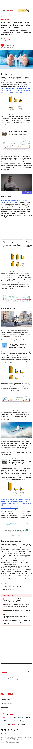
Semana (3, 16)
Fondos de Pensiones (7, 589)
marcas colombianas (18, 586)
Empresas (9, 16)
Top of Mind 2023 (6, 586)
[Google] (2, 730)
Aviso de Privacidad (7, 733)
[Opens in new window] (5, 730)
